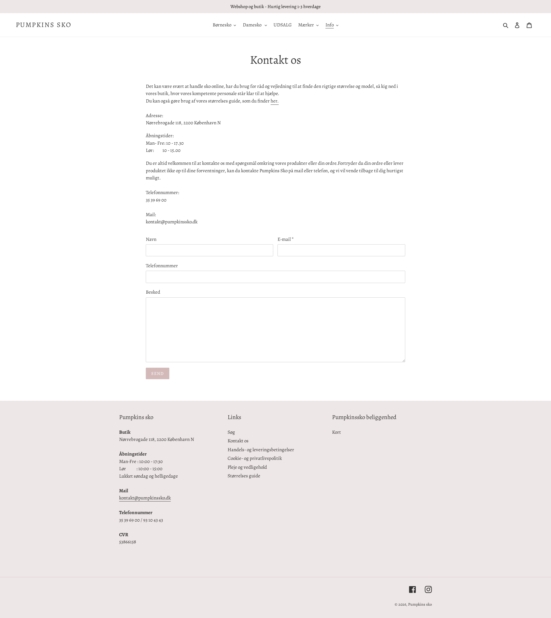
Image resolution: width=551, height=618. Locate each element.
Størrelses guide (244, 475)
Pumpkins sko (44, 25)
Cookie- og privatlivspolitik (255, 458)
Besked (153, 292)
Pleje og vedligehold (247, 467)
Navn (151, 239)
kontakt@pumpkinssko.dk (145, 498)
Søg (231, 432)
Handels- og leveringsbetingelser (261, 449)
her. (275, 101)
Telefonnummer (162, 265)
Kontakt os (238, 440)
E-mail (286, 239)
